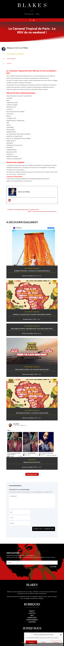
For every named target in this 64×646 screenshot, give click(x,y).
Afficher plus (31, 474)
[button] (61, 634)
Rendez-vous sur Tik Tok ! (32, 462)
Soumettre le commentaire (43, 529)
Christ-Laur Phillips (21, 48)
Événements (20, 54)
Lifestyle (32, 613)
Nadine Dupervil (29, 319)
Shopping (32, 622)
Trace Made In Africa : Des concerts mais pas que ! (32, 369)
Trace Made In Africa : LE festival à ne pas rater (32, 413)
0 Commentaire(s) (11, 58)
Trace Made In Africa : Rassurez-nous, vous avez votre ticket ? (32, 329)
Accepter (31, 642)
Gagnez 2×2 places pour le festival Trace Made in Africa (32, 314)
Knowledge (32, 617)
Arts (32, 615)
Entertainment (11, 54)
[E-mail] (9, 201)
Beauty (32, 611)
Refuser (44, 642)
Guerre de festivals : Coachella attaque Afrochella (32, 271)
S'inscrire (53, 567)
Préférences (56, 642)
